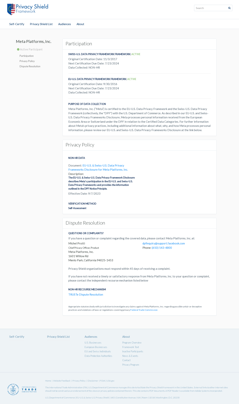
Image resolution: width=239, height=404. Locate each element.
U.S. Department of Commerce (103, 387)
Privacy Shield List (41, 24)
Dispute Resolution (30, 66)
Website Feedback (61, 380)
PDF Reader (173, 390)
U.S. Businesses (93, 342)
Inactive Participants (132, 351)
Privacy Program (130, 364)
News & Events (130, 355)
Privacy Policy (27, 61)
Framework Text (130, 347)
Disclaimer (93, 380)
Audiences (64, 24)
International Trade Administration (66, 387)
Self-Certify (16, 24)
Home (48, 380)
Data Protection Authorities (98, 355)
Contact (126, 360)
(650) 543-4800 (162, 247)
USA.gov (110, 380)
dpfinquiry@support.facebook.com (163, 243)
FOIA (102, 380)
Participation (27, 55)
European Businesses (96, 347)
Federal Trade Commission (144, 309)
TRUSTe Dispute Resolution (85, 294)
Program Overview (132, 342)
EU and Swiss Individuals (98, 351)
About (80, 24)
